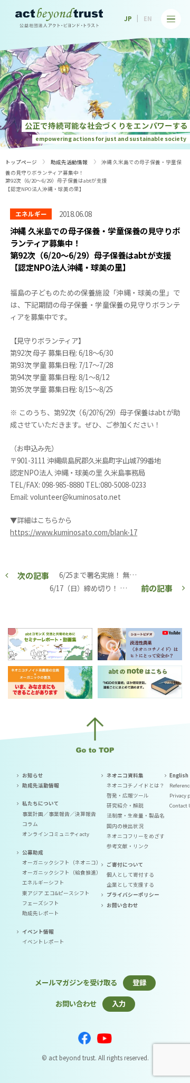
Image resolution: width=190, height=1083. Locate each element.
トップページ (21, 162)
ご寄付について (125, 864)
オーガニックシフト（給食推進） (61, 872)
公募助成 (32, 852)
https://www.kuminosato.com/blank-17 (73, 532)
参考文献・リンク (128, 846)
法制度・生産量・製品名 (136, 815)
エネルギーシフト (43, 882)
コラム (30, 824)
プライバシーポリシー (133, 894)
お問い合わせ (122, 905)
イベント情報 (38, 931)
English (178, 775)
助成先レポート (40, 913)
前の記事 (157, 588)
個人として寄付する (130, 874)
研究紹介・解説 (125, 805)
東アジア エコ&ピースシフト (56, 893)
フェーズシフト (40, 903)
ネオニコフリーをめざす (136, 836)
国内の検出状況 (125, 826)
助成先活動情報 (69, 162)
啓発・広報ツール (128, 795)
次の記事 (33, 575)
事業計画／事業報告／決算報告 (59, 814)
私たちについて (40, 803)
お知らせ (32, 775)
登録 (139, 982)
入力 (119, 1003)
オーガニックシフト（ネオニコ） (61, 862)
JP (128, 18)
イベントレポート (43, 941)
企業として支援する (130, 884)
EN (148, 18)
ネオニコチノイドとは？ (136, 785)
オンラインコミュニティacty (55, 834)
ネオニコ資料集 (125, 775)
